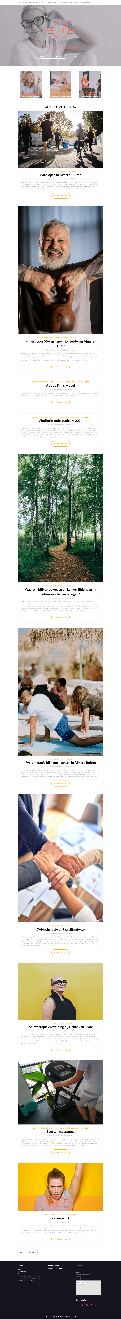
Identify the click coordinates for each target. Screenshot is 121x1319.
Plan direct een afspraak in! (52, 56)
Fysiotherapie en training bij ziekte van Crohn (60, 1027)
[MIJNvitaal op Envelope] (91, 1305)
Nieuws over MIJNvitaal (48, 338)
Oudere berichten (29, 1253)
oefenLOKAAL (59, 171)
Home (19, 2)
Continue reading (60, 196)
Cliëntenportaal (76, 56)
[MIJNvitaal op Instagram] (82, 1305)
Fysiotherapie (72, 2)
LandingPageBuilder (64, 1316)
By (55, 179)
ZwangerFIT (61, 1218)
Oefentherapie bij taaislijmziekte (60, 929)
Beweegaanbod (52, 2)
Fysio (48, 586)
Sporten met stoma (60, 1131)
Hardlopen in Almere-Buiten (60, 175)
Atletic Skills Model (60, 385)
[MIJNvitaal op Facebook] (78, 1305)
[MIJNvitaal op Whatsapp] (96, 1305)
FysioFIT (48, 171)
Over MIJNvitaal (84, 7)
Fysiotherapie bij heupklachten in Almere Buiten (60, 762)
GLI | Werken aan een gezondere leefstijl (34, 2)
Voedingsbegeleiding (85, 2)
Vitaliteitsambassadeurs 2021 (61, 421)
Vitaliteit (72, 171)
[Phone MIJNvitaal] (87, 1305)
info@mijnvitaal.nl (23, 1271)
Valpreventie (63, 2)
